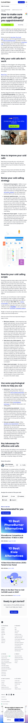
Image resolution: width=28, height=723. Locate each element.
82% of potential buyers (9, 40)
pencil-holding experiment (17, 392)
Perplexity (21, 496)
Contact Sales (7, 24)
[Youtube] (13, 694)
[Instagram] (9, 694)
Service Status (5, 703)
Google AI (14, 500)
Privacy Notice (4, 699)
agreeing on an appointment (11, 424)
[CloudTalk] (5, 2)
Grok (13, 496)
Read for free (13, 126)
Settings (9, 719)
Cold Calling (3, 11)
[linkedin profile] (17, 465)
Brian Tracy (4, 74)
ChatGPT (6, 496)
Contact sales (21, 2)
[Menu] (26, 2)
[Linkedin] (11, 694)
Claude (5, 500)
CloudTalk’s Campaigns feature (18, 308)
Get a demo (14, 612)
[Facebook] (6, 694)
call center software (9, 192)
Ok (19, 720)
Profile (23, 465)
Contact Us (3, 697)
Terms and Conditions (5, 701)
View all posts (6, 513)
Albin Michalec (7, 9)
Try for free (20, 24)
